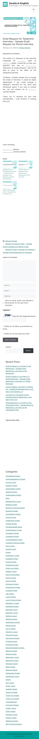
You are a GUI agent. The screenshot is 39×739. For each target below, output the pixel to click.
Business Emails (12, 511)
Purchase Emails (12, 645)
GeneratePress (19, 736)
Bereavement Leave (13, 501)
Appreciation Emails (13, 489)
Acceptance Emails (13, 476)
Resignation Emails (13, 673)
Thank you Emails (12, 699)
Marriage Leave (12, 610)
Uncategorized (11, 702)
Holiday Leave (11, 571)
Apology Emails (11, 486)
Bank (7, 498)
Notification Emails (13, 622)
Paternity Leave (12, 632)
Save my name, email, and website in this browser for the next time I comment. (19, 303)
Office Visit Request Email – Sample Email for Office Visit (9, 192)
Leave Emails (11, 597)
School (8, 680)
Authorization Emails (13, 495)
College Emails (11, 524)
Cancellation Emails (13, 514)
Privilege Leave (11, 641)
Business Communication (15, 508)
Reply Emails (10, 667)
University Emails (12, 705)
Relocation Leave (12, 657)
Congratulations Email (14, 540)
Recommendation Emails (15, 648)
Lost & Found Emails (13, 600)
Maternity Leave (12, 613)
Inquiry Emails (11, 578)
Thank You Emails (12, 696)
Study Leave (10, 686)
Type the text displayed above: (24, 316)
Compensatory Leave (14, 530)
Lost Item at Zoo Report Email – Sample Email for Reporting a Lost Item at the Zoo (19, 397)
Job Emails (10, 594)
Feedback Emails (12, 565)
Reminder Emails (12, 661)
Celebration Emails (13, 521)
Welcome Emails (12, 721)
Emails (8, 552)
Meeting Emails (11, 619)
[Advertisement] (19, 124)
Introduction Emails (13, 587)
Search (8, 347)
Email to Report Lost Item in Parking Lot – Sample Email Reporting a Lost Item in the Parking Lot (19, 389)
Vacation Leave (11, 715)
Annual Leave (11, 482)
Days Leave (10, 546)
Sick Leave (10, 683)
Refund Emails (11, 654)
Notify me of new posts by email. (17, 334)
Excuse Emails (11, 562)
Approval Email (11, 492)
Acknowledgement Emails (15, 479)
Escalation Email (12, 559)
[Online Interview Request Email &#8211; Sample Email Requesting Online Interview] (25, 164)
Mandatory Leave (12, 603)
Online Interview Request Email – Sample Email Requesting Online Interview (24, 173)
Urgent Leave (11, 708)
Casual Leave (11, 517)
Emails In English (19, 3)
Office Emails (11, 626)
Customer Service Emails (15, 543)
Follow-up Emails (12, 568)
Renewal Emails (12, 664)
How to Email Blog (13, 575)
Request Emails (11, 241)
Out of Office (10, 629)
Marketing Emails (12, 606)
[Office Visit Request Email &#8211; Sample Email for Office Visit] (10, 185)
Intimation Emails (12, 584)
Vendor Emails (11, 718)
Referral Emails (11, 651)
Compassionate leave (14, 527)
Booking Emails (11, 505)
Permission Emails (12, 638)
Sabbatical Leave (12, 676)
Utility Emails (10, 711)
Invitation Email (11, 591)
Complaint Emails (12, 533)
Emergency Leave (12, 556)
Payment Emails (12, 635)
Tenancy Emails (12, 692)
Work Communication (14, 724)
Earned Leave (11, 549)
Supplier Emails (11, 689)
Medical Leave (11, 616)
